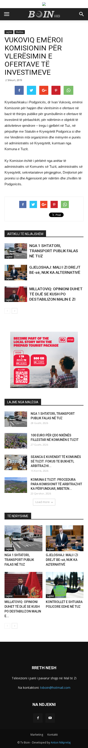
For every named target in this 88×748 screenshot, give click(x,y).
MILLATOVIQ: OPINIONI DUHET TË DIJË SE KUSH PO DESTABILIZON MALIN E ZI (56, 294)
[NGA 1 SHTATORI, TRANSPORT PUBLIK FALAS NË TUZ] (16, 251)
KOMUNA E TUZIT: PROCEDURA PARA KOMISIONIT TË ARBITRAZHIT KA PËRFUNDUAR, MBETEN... (56, 484)
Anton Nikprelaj (61, 742)
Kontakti (52, 735)
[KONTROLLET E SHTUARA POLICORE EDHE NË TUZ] (65, 585)
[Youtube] (50, 718)
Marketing (36, 735)
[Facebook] (37, 718)
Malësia (19, 32)
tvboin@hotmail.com (55, 687)
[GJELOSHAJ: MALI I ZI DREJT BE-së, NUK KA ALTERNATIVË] (16, 272)
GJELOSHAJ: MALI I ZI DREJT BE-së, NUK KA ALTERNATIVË (62, 559)
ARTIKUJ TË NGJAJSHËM (25, 234)
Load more (42, 502)
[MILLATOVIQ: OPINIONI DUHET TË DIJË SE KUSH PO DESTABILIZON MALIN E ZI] (16, 294)
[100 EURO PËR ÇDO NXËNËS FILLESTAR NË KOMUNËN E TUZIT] (16, 441)
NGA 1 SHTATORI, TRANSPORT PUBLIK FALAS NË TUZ (53, 250)
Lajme (9, 32)
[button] (81, 14)
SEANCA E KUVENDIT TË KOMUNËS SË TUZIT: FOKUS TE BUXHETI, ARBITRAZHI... (56, 461)
